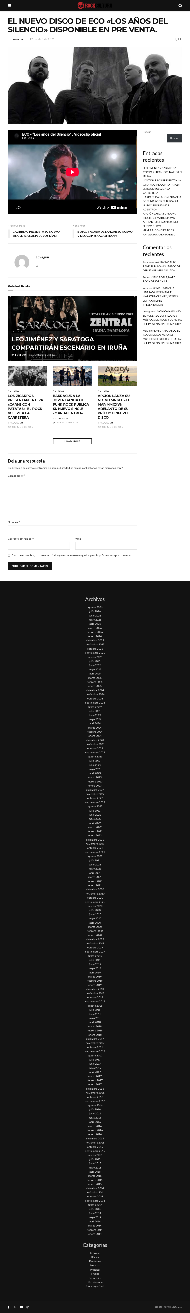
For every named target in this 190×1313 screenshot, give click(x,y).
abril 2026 (95, 623)
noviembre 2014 (95, 1192)
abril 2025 (95, 673)
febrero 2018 (95, 1030)
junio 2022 (95, 814)
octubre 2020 (95, 897)
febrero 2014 (95, 1229)
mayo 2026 (95, 619)
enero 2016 (95, 1134)
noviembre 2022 (95, 793)
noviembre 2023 (95, 744)
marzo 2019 (95, 976)
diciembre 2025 (95, 640)
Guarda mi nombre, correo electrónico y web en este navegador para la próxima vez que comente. (71, 555)
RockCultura (175, 1307)
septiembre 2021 (95, 852)
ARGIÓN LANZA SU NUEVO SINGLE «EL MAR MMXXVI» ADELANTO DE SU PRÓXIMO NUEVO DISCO (114, 407)
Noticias (18, 331)
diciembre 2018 (95, 988)
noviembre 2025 (95, 644)
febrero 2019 (95, 980)
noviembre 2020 (95, 893)
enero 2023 (95, 785)
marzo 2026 (95, 627)
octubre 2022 (95, 798)
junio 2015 (95, 1163)
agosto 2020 (95, 906)
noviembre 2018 (95, 993)
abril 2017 (95, 1071)
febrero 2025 (95, 681)
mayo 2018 (95, 1018)
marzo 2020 (95, 926)
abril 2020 (95, 922)
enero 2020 (95, 935)
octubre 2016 (95, 1096)
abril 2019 (95, 972)
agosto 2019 (95, 955)
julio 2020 (95, 910)
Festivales (95, 1261)
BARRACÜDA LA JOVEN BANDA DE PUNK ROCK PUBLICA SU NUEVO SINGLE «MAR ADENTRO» (71, 404)
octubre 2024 (95, 698)
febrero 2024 (95, 731)
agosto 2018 (95, 1005)
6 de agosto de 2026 (43, 355)
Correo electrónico (21, 538)
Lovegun (17, 39)
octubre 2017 (95, 1047)
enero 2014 (95, 1233)
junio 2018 (95, 1014)
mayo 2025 (95, 669)
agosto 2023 (95, 756)
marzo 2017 (95, 1076)
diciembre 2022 (95, 789)
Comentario (16, 475)
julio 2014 (95, 1209)
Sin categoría (95, 1282)
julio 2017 (95, 1059)
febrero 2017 (95, 1080)
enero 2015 (95, 1184)
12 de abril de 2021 (42, 39)
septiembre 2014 (95, 1200)
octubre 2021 (95, 847)
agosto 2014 (95, 1204)
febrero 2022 (95, 831)
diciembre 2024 (95, 690)
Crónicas (95, 1252)
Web (78, 538)
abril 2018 (95, 1022)
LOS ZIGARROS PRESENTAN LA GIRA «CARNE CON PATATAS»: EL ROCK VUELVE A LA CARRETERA (25, 407)
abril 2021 (95, 872)
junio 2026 (95, 615)
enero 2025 (95, 685)
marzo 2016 (95, 1126)
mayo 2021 (95, 868)
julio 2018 (95, 1009)
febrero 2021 (95, 881)
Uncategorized (95, 1286)
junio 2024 (95, 715)
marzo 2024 (95, 727)
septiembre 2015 (95, 1150)
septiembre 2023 (95, 752)
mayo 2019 (95, 968)
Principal (95, 1269)
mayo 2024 (95, 719)
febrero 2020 (95, 930)
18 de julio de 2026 (21, 427)
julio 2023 (95, 760)
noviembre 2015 (95, 1142)
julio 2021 (95, 860)
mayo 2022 (95, 818)
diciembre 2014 (95, 1188)
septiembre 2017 (95, 1051)
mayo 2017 (95, 1067)
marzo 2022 (95, 827)
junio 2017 (95, 1063)
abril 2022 (95, 823)
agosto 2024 (95, 706)
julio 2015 (95, 1159)
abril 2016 (95, 1121)
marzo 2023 (95, 777)
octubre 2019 (95, 947)
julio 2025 (95, 661)
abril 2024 (95, 723)
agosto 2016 (95, 1105)
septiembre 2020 (95, 901)
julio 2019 (95, 959)
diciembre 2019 (95, 939)
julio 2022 (95, 810)
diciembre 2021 (95, 839)
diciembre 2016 (95, 1088)
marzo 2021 (95, 876)
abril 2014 (95, 1221)
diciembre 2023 (95, 740)
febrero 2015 (95, 1179)
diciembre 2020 (95, 889)
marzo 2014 (95, 1225)
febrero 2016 (95, 1130)
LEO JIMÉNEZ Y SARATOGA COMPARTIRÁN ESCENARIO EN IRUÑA (162, 172)
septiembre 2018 (95, 1001)
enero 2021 (95, 885)
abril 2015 (95, 1171)
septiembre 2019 (95, 951)
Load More (73, 441)
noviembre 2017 (95, 1042)
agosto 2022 (95, 806)
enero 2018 (95, 1034)
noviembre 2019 (95, 943)
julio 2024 (95, 710)
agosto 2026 (95, 607)
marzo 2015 (95, 1175)
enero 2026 (95, 636)
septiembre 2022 (95, 802)
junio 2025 (95, 665)
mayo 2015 (95, 1167)
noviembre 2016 (95, 1092)
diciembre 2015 (95, 1138)
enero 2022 (95, 835)
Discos (95, 1257)
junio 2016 (95, 1113)
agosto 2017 (95, 1055)
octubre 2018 (95, 997)
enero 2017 (95, 1084)
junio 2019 (95, 964)
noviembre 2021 (95, 843)
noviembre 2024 (95, 694)
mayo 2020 (95, 918)
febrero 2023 (95, 781)
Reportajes (95, 1277)
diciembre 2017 (95, 1038)
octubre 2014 (95, 1196)
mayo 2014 (95, 1217)
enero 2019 (95, 984)
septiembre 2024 (95, 702)
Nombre (14, 522)
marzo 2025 (95, 677)
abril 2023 (95, 773)
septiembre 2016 (95, 1101)
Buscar (147, 131)
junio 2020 (95, 914)
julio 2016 (95, 1109)
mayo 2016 (95, 1117)
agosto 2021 (95, 856)
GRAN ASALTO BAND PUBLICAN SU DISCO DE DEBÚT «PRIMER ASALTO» (161, 266)
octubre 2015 (95, 1146)
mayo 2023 (95, 769)
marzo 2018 (95, 1026)
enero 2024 (95, 735)
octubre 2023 (95, 748)
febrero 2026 (95, 632)
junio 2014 (95, 1213)
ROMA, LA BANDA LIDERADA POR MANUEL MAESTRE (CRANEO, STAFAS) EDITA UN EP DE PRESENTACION (160, 296)
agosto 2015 (95, 1154)
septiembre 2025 (95, 652)
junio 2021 (95, 864)
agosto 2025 (95, 657)
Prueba (95, 1273)
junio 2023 (95, 764)
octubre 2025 (95, 648)
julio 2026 (95, 611)
